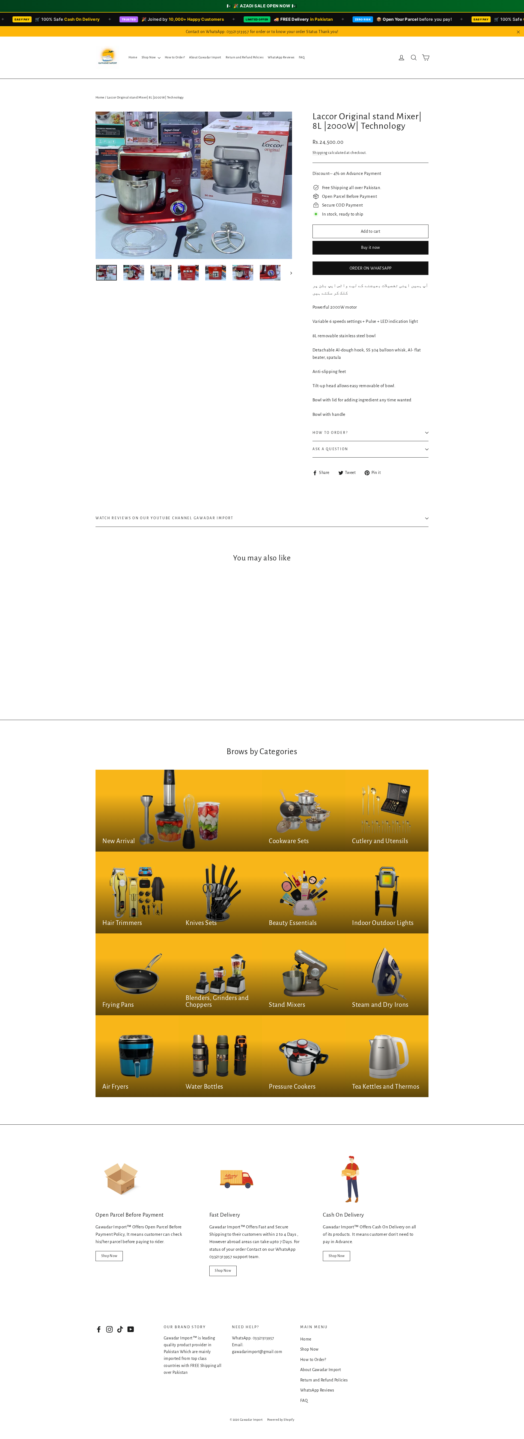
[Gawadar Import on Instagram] (109, 1329)
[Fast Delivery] (236, 1179)
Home (133, 57)
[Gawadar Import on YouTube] (130, 1329)
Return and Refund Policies (244, 57)
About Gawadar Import (205, 57)
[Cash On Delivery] (350, 1179)
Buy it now (370, 247)
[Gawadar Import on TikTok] (120, 1329)
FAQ (302, 57)
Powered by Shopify (280, 1419)
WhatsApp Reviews (281, 57)
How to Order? (175, 57)
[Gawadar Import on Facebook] (99, 1329)
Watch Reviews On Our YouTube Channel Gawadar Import (165, 518)
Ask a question (330, 449)
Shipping (319, 153)
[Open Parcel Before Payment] (123, 1179)
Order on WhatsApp (371, 268)
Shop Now (149, 57)
